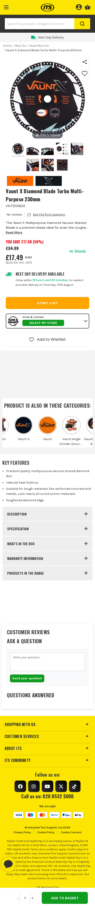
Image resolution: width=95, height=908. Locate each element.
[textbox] (47, 662)
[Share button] (84, 61)
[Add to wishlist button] (84, 73)
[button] (6, 6)
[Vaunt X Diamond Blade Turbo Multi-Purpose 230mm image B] (33, 166)
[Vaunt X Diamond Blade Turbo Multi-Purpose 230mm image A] (77, 149)
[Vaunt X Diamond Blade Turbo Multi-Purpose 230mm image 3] (62, 149)
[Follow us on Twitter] (61, 786)
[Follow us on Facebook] (20, 786)
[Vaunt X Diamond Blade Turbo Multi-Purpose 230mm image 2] (47, 149)
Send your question (27, 678)
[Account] (79, 6)
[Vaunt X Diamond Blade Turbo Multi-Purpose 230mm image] (18, 149)
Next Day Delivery (51, 37)
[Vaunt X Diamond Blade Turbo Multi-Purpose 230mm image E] (62, 166)
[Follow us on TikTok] (74, 786)
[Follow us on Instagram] (34, 786)
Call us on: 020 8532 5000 (47, 796)
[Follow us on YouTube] (47, 786)
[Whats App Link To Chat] (23, 862)
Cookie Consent (71, 832)
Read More (14, 232)
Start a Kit (47, 303)
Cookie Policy (45, 832)
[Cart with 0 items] (87, 6)
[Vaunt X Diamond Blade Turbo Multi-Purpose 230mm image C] (47, 166)
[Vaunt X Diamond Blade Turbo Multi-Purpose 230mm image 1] (33, 149)
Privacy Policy (22, 832)
